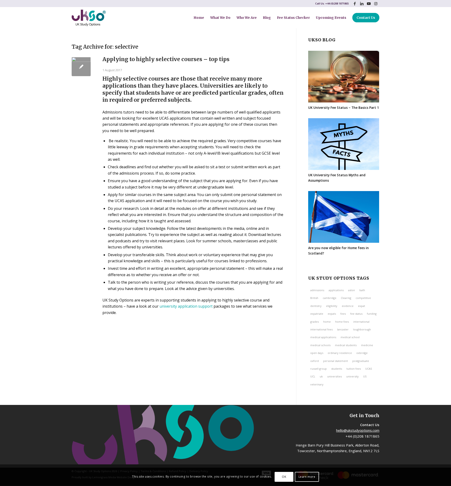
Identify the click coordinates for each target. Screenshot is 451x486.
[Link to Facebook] (354, 3)
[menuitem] (199, 17)
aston (351, 290)
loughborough (362, 329)
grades (314, 321)
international (361, 321)
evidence (348, 306)
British (314, 298)
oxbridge (362, 353)
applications (336, 290)
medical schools (320, 345)
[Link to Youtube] (368, 3)
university (352, 376)
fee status (356, 313)
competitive (363, 298)
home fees (342, 321)
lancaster (343, 329)
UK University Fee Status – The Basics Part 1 (343, 107)
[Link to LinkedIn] (361, 3)
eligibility (331, 306)
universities (334, 376)
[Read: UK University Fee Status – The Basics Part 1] (343, 76)
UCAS (368, 368)
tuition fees (353, 368)
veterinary (316, 384)
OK (284, 477)
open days (316, 353)
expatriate (316, 313)
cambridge (329, 298)
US (364, 376)
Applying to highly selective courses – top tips (165, 59)
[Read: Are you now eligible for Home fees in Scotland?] (343, 217)
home (327, 321)
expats (332, 313)
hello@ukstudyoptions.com (357, 430)
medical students (346, 345)
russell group (318, 368)
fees (343, 313)
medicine (367, 345)
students (336, 368)
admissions (317, 290)
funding (372, 313)
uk (321, 376)
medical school (350, 337)
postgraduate (360, 361)
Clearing (346, 298)
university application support (186, 306)
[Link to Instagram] (375, 3)
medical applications (323, 337)
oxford (314, 361)
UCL (312, 376)
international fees (321, 329)
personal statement (335, 361)
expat (361, 306)
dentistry (316, 306)
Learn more (307, 477)
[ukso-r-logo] (89, 17)
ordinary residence (340, 353)
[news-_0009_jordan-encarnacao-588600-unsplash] (81, 66)
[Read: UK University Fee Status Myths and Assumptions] (343, 144)
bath (362, 290)
